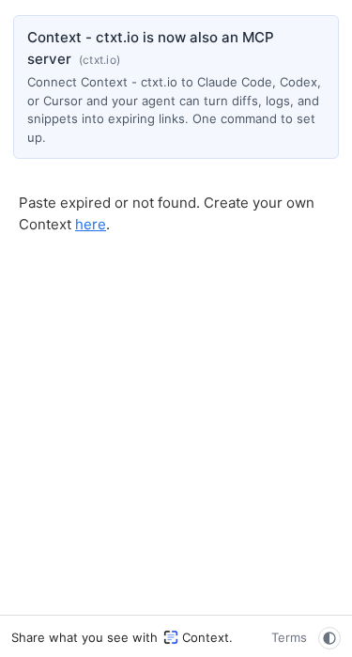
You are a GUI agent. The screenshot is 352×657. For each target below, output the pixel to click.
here (90, 224)
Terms (289, 637)
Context (205, 637)
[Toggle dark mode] (329, 638)
